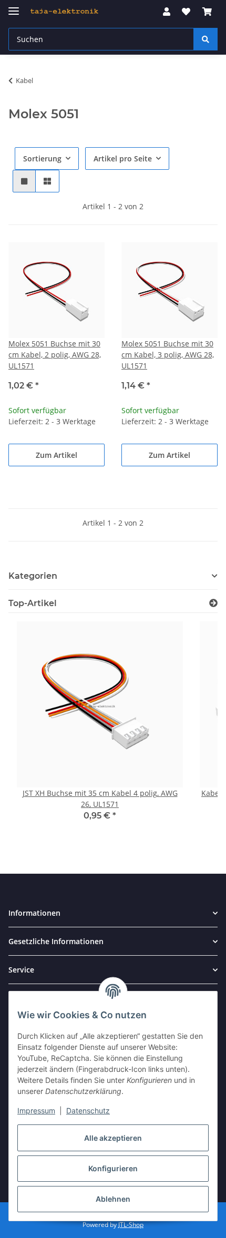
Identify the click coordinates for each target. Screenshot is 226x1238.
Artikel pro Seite (123, 158)
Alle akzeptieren (113, 1137)
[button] (166, 11)
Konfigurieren (113, 1168)
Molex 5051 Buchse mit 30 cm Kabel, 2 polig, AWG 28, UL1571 (54, 355)
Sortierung (42, 158)
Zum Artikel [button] (56, 455)
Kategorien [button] (32, 576)
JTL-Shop (130, 1224)
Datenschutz (88, 1110)
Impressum (36, 1110)
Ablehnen (113, 1198)
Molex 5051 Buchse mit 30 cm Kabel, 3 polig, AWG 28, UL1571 (167, 355)
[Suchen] (205, 39)
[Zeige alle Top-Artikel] (213, 603)
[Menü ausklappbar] (13, 6)
